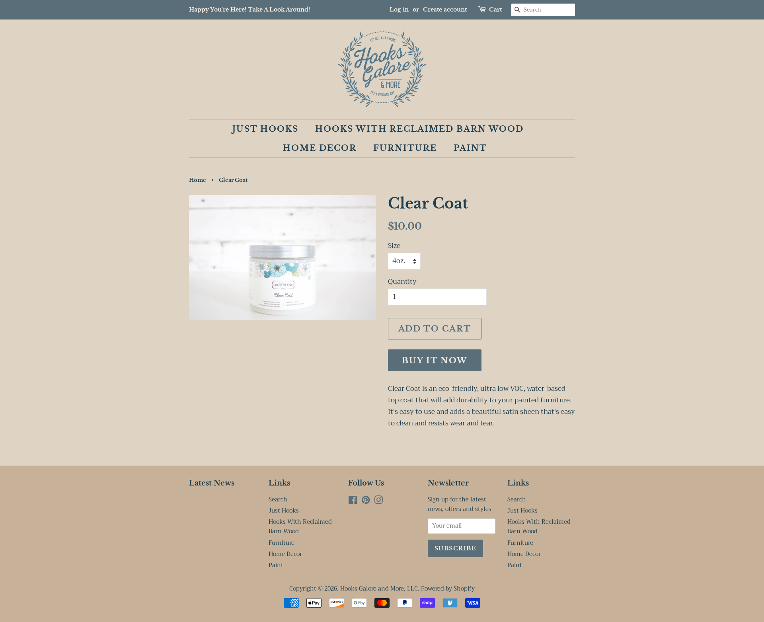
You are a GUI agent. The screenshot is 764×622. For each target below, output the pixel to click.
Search (278, 500)
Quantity (402, 281)
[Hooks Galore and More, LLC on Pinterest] (365, 502)
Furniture (405, 148)
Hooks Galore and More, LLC (379, 589)
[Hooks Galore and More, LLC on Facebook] (352, 502)
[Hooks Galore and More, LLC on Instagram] (378, 502)
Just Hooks (265, 129)
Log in (399, 9)
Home (197, 180)
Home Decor (320, 148)
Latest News (211, 483)
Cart (495, 9)
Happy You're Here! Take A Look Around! (249, 9)
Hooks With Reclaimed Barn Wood (419, 129)
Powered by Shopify (448, 589)
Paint (470, 148)
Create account (445, 9)
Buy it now (435, 360)
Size (394, 246)
